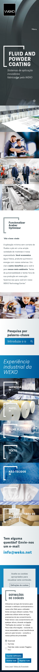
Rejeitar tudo (25, 660)
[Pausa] (34, 100)
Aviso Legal (9, 666)
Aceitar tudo (11, 660)
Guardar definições (13, 656)
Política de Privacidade (21, 666)
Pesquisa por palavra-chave (18, 333)
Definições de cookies (19, 585)
